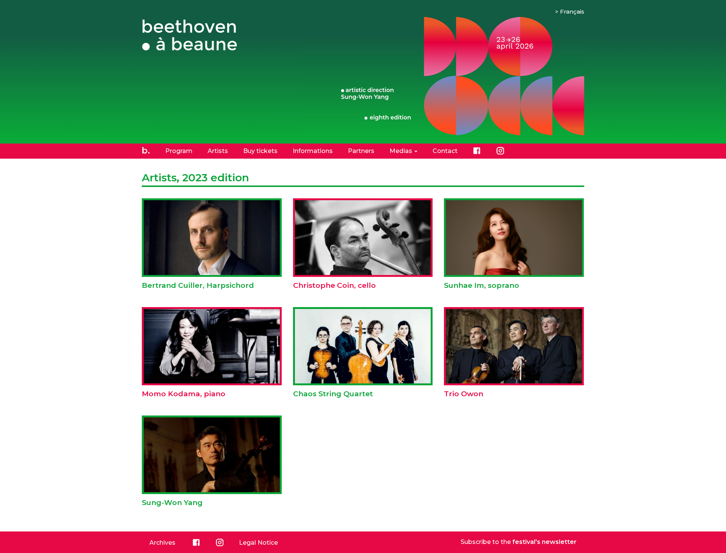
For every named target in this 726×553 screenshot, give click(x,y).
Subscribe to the (519, 541)
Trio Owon (463, 393)
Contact (445, 150)
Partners (361, 150)
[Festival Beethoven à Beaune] (195, 35)
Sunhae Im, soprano (481, 285)
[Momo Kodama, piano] (212, 354)
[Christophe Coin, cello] (363, 245)
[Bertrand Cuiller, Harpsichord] (212, 245)
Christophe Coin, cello (334, 285)
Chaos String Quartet (333, 393)
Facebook (477, 151)
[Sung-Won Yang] (212, 465)
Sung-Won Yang (172, 502)
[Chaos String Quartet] (363, 356)
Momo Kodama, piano (183, 393)
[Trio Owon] (514, 352)
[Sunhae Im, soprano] (514, 245)
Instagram (500, 151)
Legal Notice (258, 542)
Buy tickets (260, 150)
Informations (313, 150)
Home (146, 151)
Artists (218, 150)
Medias (401, 150)
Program (178, 150)
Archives (162, 542)
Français (572, 11)
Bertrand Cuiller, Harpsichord (198, 285)
